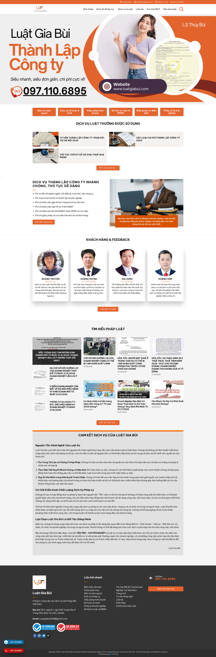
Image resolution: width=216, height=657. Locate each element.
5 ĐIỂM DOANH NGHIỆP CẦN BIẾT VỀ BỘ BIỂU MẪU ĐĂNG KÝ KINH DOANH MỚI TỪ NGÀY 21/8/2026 (64, 390)
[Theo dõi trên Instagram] (39, 636)
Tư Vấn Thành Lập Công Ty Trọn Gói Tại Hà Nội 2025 (82, 139)
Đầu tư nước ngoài (93, 593)
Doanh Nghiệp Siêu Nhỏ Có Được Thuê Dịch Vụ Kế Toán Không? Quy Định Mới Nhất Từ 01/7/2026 (133, 405)
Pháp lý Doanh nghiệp (95, 606)
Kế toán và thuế (92, 603)
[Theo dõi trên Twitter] (44, 636)
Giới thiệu (88, 9)
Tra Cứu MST (153, 9)
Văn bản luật (170, 9)
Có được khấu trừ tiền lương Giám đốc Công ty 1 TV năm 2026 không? (98, 404)
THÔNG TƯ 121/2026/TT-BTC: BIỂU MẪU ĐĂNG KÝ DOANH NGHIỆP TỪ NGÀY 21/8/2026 (63, 406)
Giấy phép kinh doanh (95, 599)
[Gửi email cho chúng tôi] (48, 636)
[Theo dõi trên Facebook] (35, 636)
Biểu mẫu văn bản (92, 587)
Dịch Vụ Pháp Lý (105, 9)
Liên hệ (140, 9)
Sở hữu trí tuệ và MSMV (95, 609)
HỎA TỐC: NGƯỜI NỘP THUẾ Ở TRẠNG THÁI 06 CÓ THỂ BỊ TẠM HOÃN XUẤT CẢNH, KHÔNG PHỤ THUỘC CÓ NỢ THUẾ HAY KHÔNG (133, 363)
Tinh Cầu (115, 654)
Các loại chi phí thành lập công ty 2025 (158, 139)
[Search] (181, 9)
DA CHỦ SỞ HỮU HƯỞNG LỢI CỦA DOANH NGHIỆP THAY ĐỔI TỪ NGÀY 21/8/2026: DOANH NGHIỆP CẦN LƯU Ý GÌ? (64, 373)
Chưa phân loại (91, 590)
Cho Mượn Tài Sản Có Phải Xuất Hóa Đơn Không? (167, 402)
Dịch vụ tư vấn (125, 9)
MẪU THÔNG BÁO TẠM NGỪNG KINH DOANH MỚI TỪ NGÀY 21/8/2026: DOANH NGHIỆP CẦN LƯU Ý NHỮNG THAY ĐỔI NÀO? (57, 356)
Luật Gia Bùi (41, 450)
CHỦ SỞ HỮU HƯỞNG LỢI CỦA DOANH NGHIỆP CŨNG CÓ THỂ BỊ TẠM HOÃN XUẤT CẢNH (99, 361)
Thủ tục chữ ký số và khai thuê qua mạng (82, 156)
